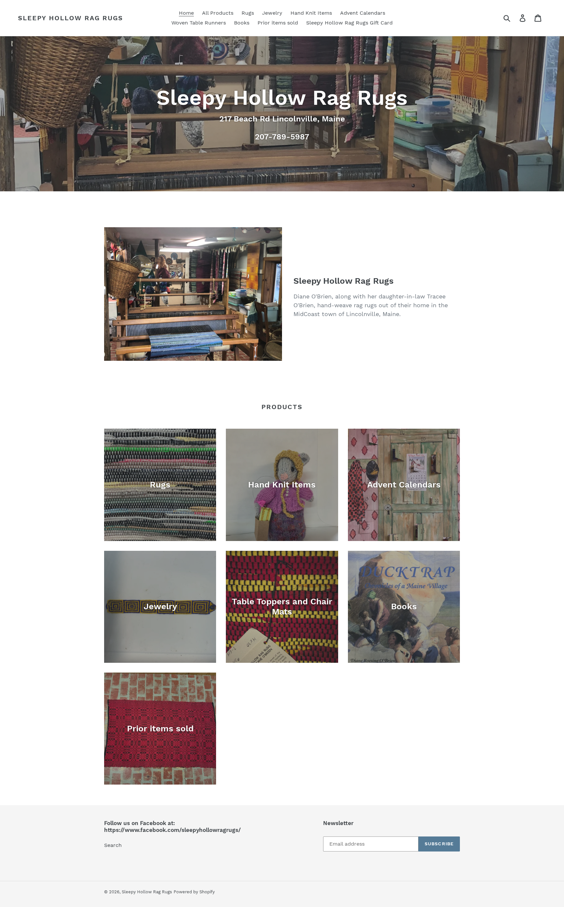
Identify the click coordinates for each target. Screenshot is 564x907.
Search (113, 845)
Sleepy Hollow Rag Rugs (70, 18)
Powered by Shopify (194, 891)
